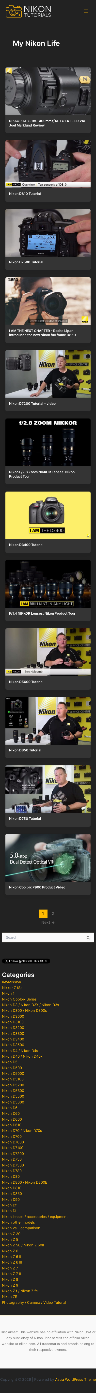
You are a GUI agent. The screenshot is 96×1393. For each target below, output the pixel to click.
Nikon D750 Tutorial (25, 819)
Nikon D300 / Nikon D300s (24, 1010)
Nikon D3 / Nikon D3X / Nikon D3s (30, 1005)
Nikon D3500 (13, 1045)
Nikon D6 (9, 1108)
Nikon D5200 (13, 1085)
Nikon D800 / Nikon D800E (24, 1182)
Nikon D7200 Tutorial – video (32, 403)
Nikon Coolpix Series (19, 999)
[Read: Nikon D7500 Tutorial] (48, 231)
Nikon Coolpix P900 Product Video (37, 887)
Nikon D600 (12, 1119)
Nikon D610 (11, 1125)
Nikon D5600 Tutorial (26, 682)
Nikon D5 (9, 1062)
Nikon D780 (12, 1171)
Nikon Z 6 (10, 1251)
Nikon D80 (11, 1176)
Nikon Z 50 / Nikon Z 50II (23, 1245)
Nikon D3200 (13, 1028)
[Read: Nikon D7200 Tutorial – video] (48, 373)
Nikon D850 (12, 1193)
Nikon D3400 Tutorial (26, 545)
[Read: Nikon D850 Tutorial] (48, 719)
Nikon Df (9, 1205)
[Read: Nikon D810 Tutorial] (48, 163)
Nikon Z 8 (10, 1279)
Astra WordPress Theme (75, 1379)
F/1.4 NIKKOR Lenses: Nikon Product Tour (42, 613)
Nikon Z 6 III (12, 1262)
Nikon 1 (8, 993)
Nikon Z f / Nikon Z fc (20, 1291)
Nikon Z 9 (10, 1285)
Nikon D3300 (13, 1033)
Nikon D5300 (13, 1091)
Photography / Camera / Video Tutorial (34, 1302)
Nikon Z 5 (10, 1239)
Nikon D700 (12, 1136)
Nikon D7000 (13, 1142)
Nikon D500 (12, 1068)
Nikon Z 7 (10, 1268)
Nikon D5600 (13, 1102)
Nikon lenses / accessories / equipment (35, 1217)
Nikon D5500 (13, 1096)
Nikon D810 (11, 1188)
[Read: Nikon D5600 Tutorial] (48, 651)
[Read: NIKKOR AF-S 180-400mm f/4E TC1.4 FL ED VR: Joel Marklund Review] (48, 90)
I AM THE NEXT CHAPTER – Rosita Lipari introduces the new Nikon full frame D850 (42, 333)
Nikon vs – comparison (21, 1228)
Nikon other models (18, 1222)
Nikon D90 (11, 1199)
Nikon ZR (9, 1296)
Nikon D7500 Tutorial (26, 262)
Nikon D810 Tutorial (25, 194)
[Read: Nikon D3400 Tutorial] (48, 514)
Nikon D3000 (13, 1016)
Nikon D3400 (13, 1039)
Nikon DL (9, 1211)
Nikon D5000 (13, 1073)
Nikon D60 (11, 1113)
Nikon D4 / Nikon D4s (20, 1051)
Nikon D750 (12, 1159)
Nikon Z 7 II (11, 1274)
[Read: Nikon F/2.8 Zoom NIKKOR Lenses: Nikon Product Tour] (48, 441)
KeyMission (11, 982)
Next (48, 922)
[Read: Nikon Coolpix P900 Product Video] (48, 856)
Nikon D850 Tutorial (25, 750)
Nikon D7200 (13, 1154)
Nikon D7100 (12, 1148)
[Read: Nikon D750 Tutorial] (48, 788)
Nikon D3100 (13, 1022)
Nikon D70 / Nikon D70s (22, 1130)
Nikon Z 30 (11, 1234)
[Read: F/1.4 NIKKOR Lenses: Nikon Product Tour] (48, 583)
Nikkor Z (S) (12, 988)
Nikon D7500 (13, 1165)
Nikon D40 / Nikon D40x (22, 1056)
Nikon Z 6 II (11, 1256)
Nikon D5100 (13, 1079)
